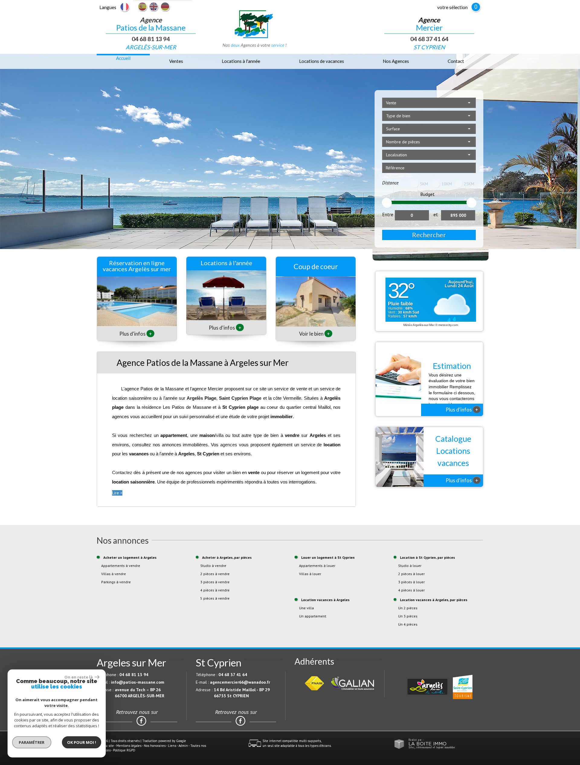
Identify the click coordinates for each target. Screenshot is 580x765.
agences (228, 444)
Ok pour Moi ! (81, 742)
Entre (387, 214)
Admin (183, 746)
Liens (172, 746)
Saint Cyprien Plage (240, 398)
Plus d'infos (135, 333)
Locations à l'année (241, 61)
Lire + (117, 493)
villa (220, 435)
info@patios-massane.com (137, 682)
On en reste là (79, 677)
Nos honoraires (155, 746)
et (435, 214)
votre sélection (452, 7)
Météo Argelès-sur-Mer (418, 325)
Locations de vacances (321, 61)
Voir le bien (314, 333)
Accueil (123, 58)
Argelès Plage (201, 398)
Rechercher (429, 235)
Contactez (122, 472)
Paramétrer (32, 742)
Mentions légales (128, 746)
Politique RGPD (124, 750)
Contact (456, 61)
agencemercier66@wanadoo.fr (240, 682)
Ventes (176, 61)
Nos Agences (396, 61)
